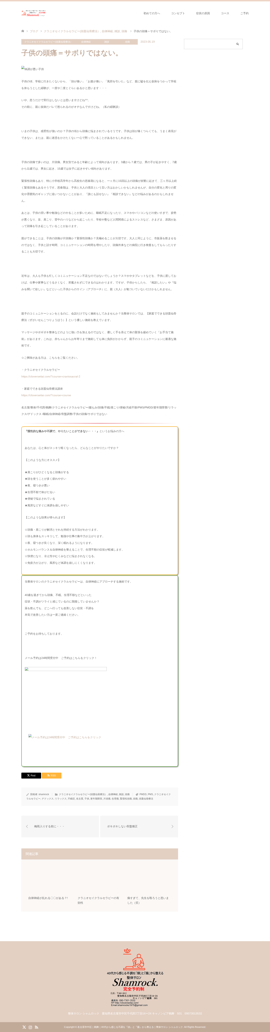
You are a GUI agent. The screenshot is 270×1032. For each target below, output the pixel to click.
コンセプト (178, 13)
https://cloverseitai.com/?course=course (46, 395)
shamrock (44, 794)
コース (225, 13)
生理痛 (115, 798)
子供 (86, 798)
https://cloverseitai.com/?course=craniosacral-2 (50, 376)
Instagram (30, 1026)
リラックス (61, 798)
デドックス (48, 798)
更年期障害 (96, 798)
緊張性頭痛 (126, 798)
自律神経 (86, 41)
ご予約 (244, 13)
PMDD (143, 794)
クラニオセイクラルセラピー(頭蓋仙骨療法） (48, 41)
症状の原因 (203, 13)
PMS (150, 794)
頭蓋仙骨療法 (146, 798)
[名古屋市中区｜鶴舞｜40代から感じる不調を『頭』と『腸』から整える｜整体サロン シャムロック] (33, 13)
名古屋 (79, 798)
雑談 (106, 41)
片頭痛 (106, 798)
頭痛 (127, 41)
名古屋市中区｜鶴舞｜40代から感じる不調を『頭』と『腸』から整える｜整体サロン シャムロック (130, 1027)
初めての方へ (151, 13)
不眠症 (71, 798)
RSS (36, 1026)
